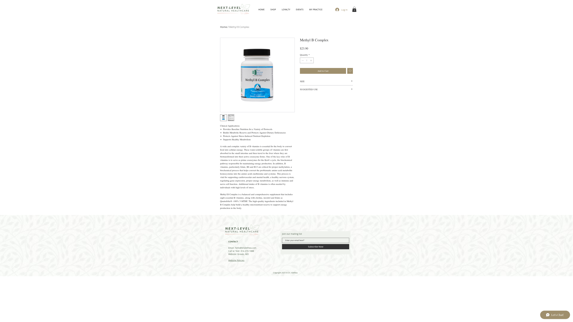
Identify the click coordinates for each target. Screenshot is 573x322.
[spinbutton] (306, 60)
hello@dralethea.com (245, 247)
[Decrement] (302, 60)
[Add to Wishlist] (350, 71)
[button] (354, 9)
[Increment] (311, 60)
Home (223, 27)
